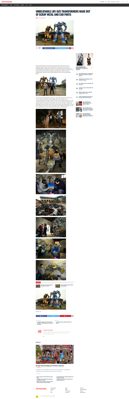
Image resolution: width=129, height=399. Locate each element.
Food (51, 392)
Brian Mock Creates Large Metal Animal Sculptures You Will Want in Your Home (45, 380)
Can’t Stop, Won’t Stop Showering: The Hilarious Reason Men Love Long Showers (88, 114)
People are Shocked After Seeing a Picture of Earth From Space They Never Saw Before (86, 97)
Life (51, 390)
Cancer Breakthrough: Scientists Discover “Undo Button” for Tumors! (87, 103)
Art (26, 5)
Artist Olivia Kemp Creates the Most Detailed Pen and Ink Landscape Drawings (65, 377)
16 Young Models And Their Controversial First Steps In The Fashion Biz (81, 68)
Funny (11, 5)
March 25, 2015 (50, 17)
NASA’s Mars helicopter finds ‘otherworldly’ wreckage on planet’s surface (85, 93)
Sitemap (81, 390)
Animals (22, 5)
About (106, 1)
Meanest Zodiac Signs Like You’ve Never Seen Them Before (67, 285)
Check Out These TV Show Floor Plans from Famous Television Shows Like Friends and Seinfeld (45, 382)
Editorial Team (82, 392)
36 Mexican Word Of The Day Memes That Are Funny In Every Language (85, 79)
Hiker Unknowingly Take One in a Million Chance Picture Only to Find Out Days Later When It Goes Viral (86, 74)
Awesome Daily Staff (42, 17)
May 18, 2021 (43, 367)
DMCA (109, 1)
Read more (38, 373)
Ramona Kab (39, 367)
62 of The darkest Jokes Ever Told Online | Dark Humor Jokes (86, 84)
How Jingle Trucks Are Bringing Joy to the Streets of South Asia (47, 285)
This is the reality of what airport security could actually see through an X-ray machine (88, 108)
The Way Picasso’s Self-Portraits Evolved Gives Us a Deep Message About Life (65, 380)
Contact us (117, 1)
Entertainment (5, 5)
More (30, 5)
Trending (52, 389)
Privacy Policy (113, 1)
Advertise (82, 388)
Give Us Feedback (83, 389)
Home (37, 8)
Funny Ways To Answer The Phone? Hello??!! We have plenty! (86, 88)
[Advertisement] (55, 58)
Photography (16, 5)
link (40, 311)
